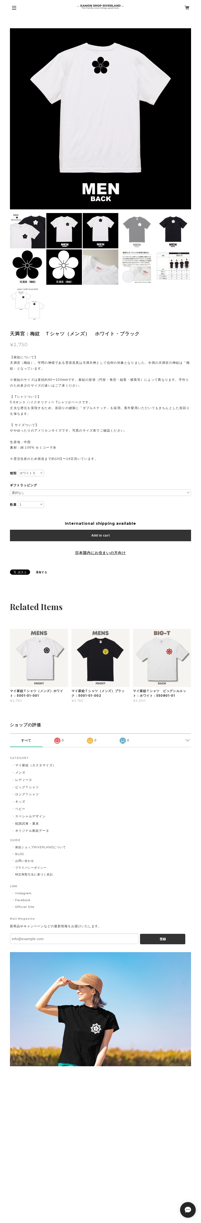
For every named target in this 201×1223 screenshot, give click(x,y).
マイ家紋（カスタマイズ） (35, 765)
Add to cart (100, 535)
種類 (13, 473)
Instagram (23, 893)
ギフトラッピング (23, 485)
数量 (13, 504)
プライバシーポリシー (31, 867)
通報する (41, 572)
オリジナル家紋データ (32, 831)
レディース (23, 780)
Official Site (24, 907)
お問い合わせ (24, 861)
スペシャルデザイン (30, 816)
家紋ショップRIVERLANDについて (40, 847)
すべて (26, 740)
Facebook (23, 900)
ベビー (20, 809)
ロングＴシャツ (27, 794)
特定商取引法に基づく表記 (34, 874)
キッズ (20, 801)
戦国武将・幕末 (27, 823)
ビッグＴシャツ (27, 787)
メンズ (20, 772)
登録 (163, 939)
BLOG (19, 854)
